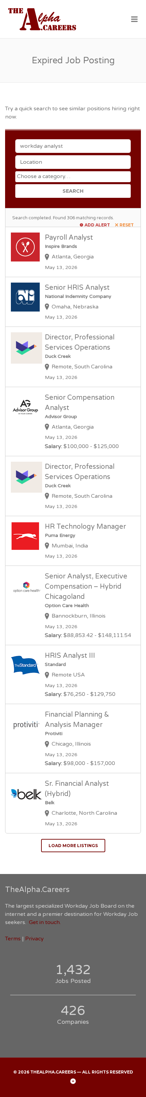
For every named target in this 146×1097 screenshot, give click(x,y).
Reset (127, 224)
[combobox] (73, 176)
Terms (13, 938)
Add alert (97, 224)
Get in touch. (45, 922)
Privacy (34, 938)
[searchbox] (74, 176)
